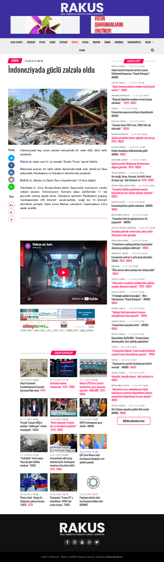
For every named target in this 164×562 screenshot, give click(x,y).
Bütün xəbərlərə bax (133, 421)
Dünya (15, 61)
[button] (11, 158)
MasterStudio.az (114, 556)
